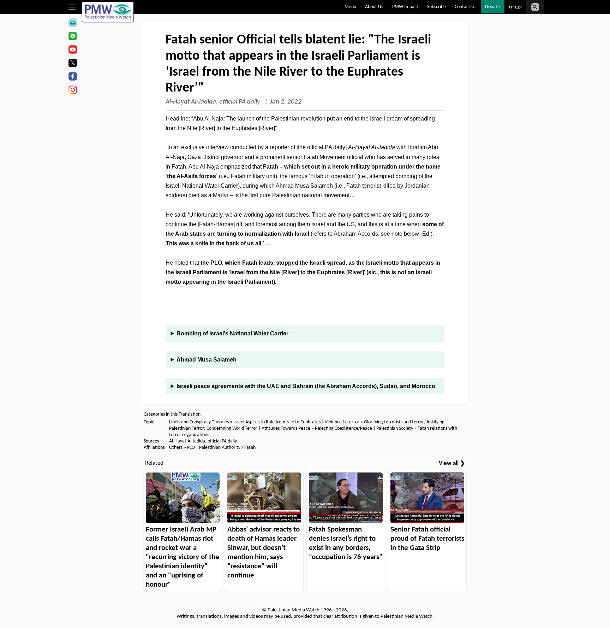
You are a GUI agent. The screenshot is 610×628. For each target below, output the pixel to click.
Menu (350, 7)
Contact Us (465, 7)
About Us (374, 7)
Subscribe (436, 7)
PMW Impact (405, 7)
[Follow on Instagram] (72, 91)
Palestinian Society (394, 428)
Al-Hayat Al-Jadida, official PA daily (214, 102)
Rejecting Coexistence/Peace (343, 428)
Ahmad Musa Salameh (207, 360)
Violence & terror (342, 422)
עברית (515, 7)
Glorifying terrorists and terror (394, 422)
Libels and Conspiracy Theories (199, 422)
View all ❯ (452, 463)
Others (176, 447)
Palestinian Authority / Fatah (227, 447)
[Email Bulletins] (72, 23)
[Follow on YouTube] (72, 50)
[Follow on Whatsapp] (72, 37)
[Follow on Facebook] (72, 77)
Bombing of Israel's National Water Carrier (232, 333)
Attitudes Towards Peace (286, 428)
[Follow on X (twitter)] (72, 64)
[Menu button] (72, 7)
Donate (492, 7)
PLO (191, 447)
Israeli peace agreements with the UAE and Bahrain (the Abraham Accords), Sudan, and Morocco (306, 386)
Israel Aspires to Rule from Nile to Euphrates (277, 422)
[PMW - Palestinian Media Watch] (108, 12)
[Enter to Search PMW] (535, 7)
